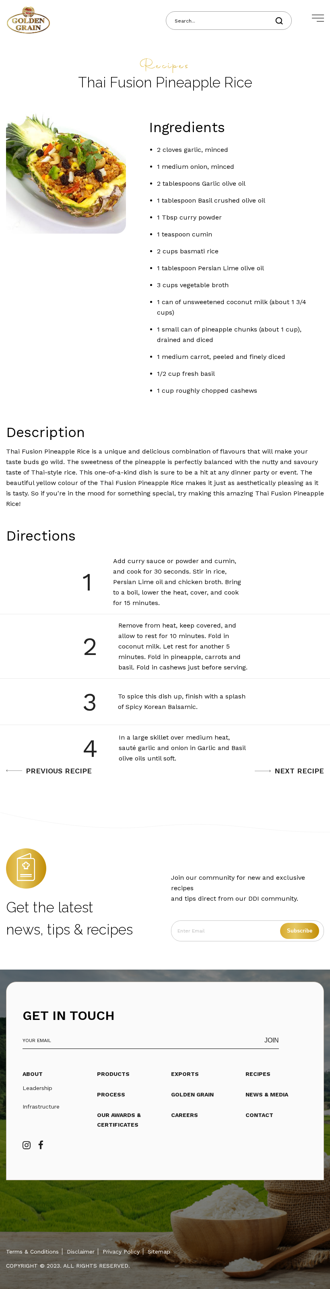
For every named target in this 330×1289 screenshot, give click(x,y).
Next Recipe (299, 771)
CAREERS (184, 1115)
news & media (266, 1094)
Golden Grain (192, 1094)
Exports (185, 1074)
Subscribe (299, 931)
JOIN (271, 1040)
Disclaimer (81, 1251)
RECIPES (257, 1074)
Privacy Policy (121, 1251)
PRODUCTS (113, 1074)
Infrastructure (41, 1106)
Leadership (37, 1088)
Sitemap (159, 1251)
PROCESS (111, 1094)
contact (259, 1115)
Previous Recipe (59, 771)
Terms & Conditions (32, 1251)
